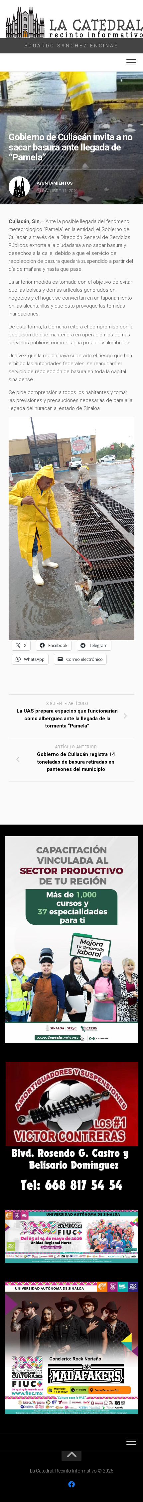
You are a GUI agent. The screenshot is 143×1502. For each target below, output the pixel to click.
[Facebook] (71, 1484)
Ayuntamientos (54, 183)
